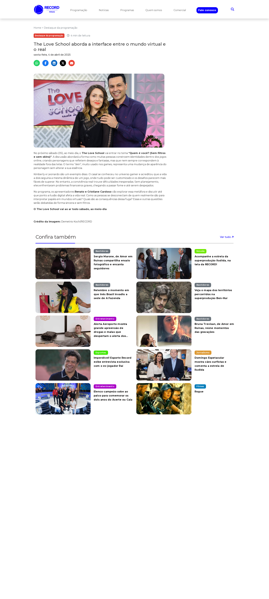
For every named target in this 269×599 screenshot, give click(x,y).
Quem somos (153, 10)
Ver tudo (226, 237)
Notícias (104, 10)
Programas (127, 10)
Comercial (180, 10)
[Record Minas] (47, 9)
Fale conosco (207, 10)
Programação (78, 10)
